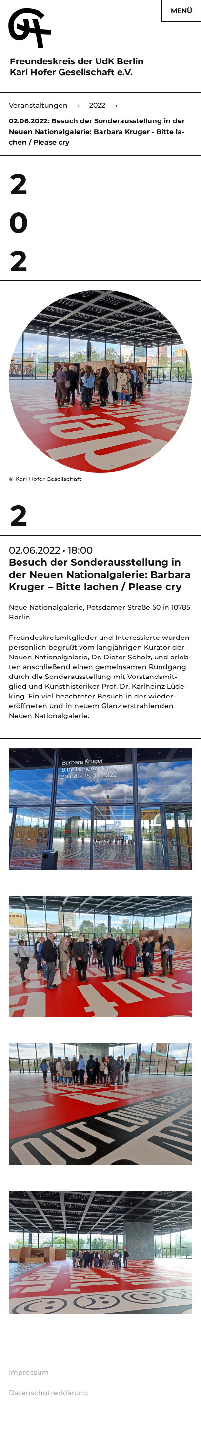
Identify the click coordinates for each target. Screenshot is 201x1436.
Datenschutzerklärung (48, 1392)
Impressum (29, 1372)
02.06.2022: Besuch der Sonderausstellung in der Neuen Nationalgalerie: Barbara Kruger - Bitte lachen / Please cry (97, 132)
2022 (103, 105)
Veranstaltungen (44, 105)
